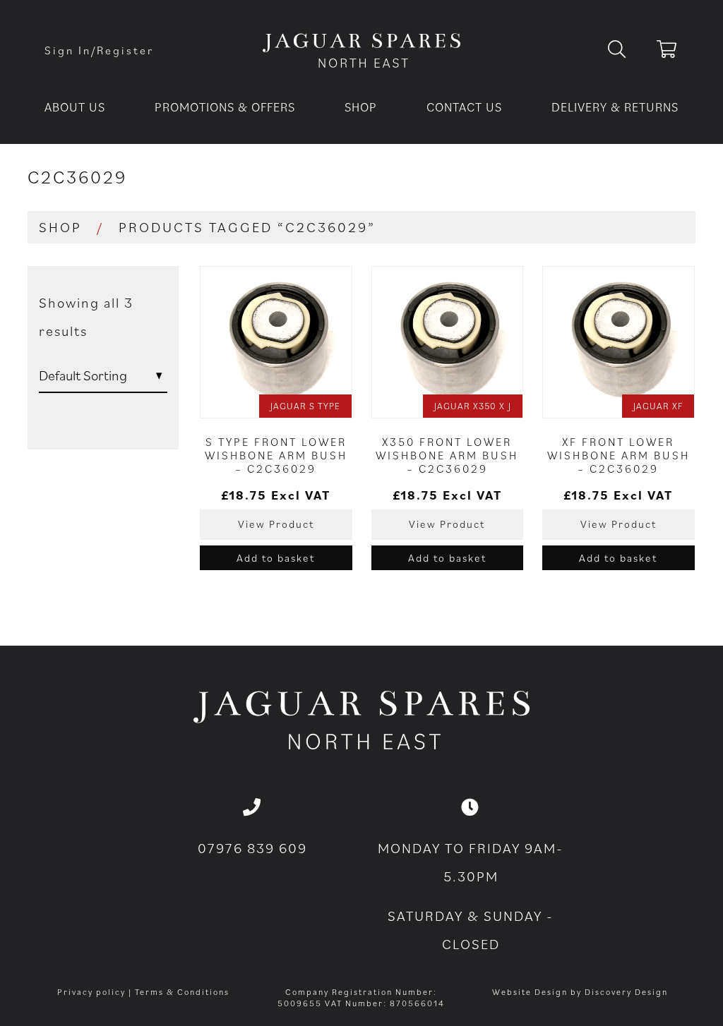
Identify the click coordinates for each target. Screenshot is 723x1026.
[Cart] (668, 51)
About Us (74, 107)
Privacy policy (91, 991)
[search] (628, 50)
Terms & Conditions (182, 991)
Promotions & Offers (225, 107)
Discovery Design (626, 991)
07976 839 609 (252, 848)
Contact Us (464, 107)
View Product (276, 524)
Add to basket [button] (276, 558)
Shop (361, 107)
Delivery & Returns (615, 107)
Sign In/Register (99, 50)
